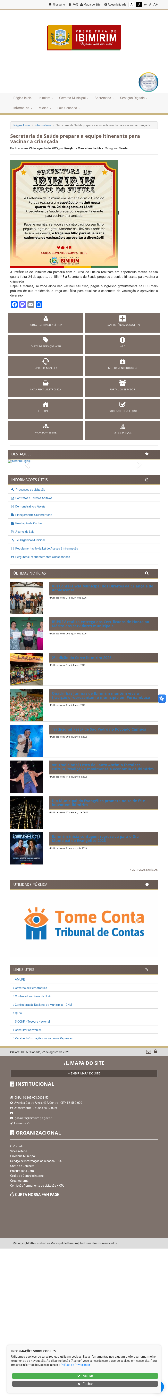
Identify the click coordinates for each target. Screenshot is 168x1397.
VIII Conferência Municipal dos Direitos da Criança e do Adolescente (102, 588)
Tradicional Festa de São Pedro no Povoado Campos (99, 729)
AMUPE (19, 979)
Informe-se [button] (21, 108)
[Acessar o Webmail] (149, 1052)
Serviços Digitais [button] (132, 98)
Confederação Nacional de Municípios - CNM (43, 1004)
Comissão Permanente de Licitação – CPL (37, 1185)
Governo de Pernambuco (30, 988)
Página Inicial (22, 98)
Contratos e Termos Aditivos (33, 498)
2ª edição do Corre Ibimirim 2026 (81, 657)
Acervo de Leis (24, 531)
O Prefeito (17, 1146)
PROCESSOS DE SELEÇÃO (122, 411)
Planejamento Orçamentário (33, 515)
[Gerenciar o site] (155, 1052)
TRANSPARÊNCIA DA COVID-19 (122, 325)
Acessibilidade (116, 4)
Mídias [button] (43, 108)
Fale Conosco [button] (67, 108)
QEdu (18, 1013)
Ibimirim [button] (44, 98)
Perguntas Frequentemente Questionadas (42, 557)
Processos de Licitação (30, 489)
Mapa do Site (92, 4)
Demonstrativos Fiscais (30, 506)
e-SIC (122, 346)
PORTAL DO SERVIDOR (122, 389)
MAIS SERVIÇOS (123, 432)
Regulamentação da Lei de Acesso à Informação (46, 548)
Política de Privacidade (75, 1364)
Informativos (43, 125)
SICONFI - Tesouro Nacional (32, 1021)
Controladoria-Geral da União (33, 996)
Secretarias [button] (103, 98)
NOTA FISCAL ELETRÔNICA (45, 389)
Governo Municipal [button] (72, 98)
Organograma (19, 1180)
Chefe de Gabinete (22, 1166)
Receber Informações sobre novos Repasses (43, 1038)
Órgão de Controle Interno (27, 1175)
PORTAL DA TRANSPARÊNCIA (45, 325)
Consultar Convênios (28, 1030)
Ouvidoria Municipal (22, 1156)
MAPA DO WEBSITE (46, 432)
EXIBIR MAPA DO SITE (85, 1073)
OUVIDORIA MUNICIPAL (46, 368)
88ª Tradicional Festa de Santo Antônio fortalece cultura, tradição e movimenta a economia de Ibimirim (103, 766)
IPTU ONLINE (45, 411)
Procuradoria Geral (22, 1170)
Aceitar (87, 1376)
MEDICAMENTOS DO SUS (122, 368)
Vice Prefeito (18, 1151)
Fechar (87, 1384)
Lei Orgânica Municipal (30, 540)
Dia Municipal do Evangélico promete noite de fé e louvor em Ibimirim (98, 802)
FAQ (75, 4)
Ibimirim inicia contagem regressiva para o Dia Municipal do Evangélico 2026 (95, 838)
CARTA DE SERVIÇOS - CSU (46, 346)
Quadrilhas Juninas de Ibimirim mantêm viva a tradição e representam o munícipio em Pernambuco (101, 695)
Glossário (58, 4)
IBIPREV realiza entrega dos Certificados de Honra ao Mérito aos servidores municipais (100, 623)
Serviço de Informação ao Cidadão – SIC (36, 1161)
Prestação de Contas (28, 523)
